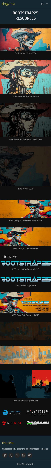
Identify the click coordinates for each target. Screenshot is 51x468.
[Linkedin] (23, 455)
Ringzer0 (29, 464)
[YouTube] (29, 455)
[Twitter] (11, 455)
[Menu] (47, 4)
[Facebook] (4, 455)
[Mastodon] (17, 455)
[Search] (42, 4)
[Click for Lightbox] (25, 39)
